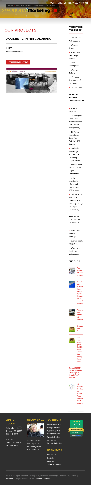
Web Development (74, 64)
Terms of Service (54, 464)
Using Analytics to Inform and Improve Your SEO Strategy (74, 184)
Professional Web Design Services (54, 426)
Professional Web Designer (75, 39)
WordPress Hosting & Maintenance (74, 251)
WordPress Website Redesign (74, 233)
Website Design (73, 46)
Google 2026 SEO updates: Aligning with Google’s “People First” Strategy (75, 372)
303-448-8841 (81, 2)
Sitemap (9, 479)
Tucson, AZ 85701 (13, 442)
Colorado (38, 479)
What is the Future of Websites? (81, 314)
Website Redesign (73, 71)
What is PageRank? (73, 110)
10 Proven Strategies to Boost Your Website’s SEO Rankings (74, 138)
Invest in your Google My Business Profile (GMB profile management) (75, 121)
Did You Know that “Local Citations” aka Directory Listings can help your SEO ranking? (76, 202)
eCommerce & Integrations (76, 242)
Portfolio (50, 458)
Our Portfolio (76, 87)
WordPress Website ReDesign (54, 441)
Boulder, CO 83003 (14, 431)
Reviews (50, 461)
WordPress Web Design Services (74, 55)
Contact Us (51, 454)
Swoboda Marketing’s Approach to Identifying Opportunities (74, 154)
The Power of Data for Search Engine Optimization (75, 169)
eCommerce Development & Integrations (75, 80)
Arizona (47, 479)
